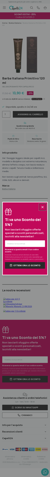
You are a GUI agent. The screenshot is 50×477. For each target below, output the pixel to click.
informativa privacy (13, 257)
